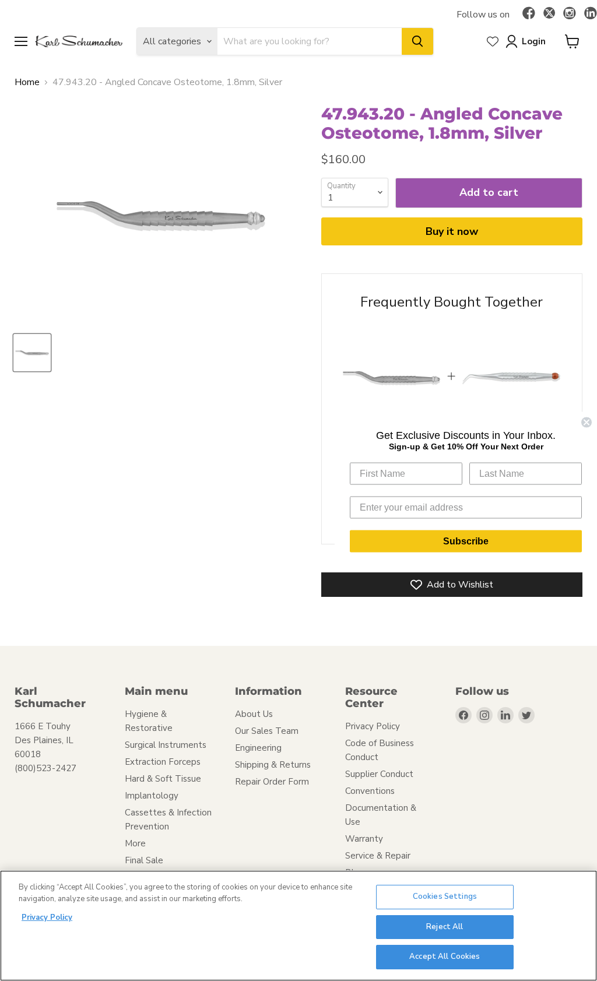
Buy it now (452, 231)
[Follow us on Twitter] (549, 14)
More (135, 843)
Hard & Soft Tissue (163, 779)
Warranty (364, 839)
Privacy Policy (372, 726)
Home (27, 82)
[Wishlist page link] (492, 41)
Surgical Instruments (165, 745)
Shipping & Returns (273, 765)
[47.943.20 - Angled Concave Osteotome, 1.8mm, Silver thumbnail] (32, 352)
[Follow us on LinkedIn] (590, 14)
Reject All (444, 927)
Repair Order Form (272, 781)
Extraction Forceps (163, 762)
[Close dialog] (586, 422)
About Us (254, 714)
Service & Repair (377, 856)
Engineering (258, 748)
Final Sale (144, 860)
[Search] (417, 41)
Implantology (151, 795)
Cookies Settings (445, 896)
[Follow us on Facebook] (528, 14)
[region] (298, 925)
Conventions (370, 791)
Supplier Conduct (379, 774)
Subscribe (466, 541)
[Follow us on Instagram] (569, 14)
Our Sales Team (266, 731)
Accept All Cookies (444, 956)
